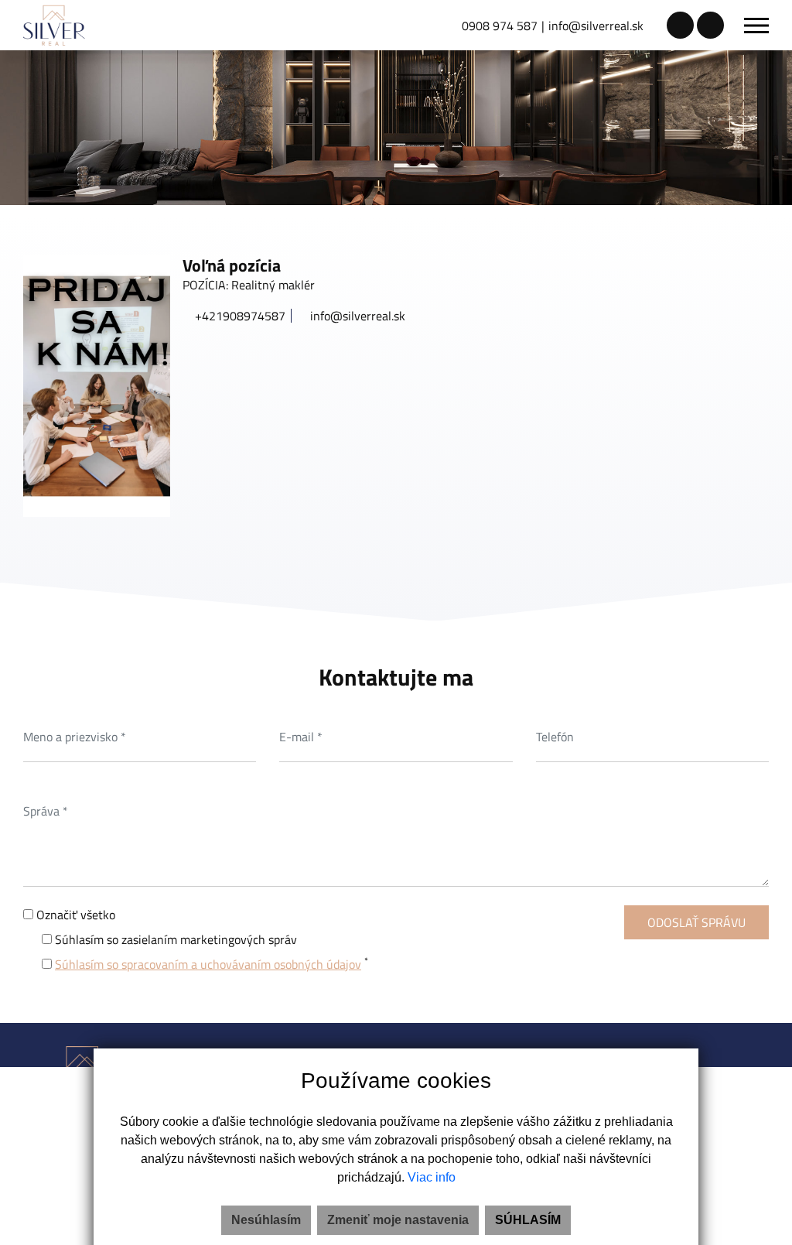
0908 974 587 (500, 25)
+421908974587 (238, 315)
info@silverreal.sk (596, 25)
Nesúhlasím (266, 1219)
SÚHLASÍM (528, 1219)
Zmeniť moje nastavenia (398, 1219)
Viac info (432, 1177)
